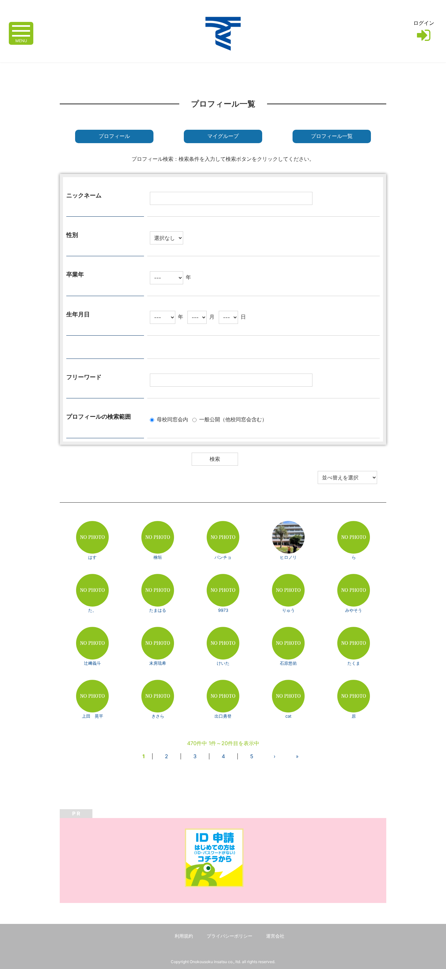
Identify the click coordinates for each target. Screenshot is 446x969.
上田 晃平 (92, 716)
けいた (223, 663)
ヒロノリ (288, 557)
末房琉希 (157, 663)
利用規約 (184, 936)
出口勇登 (223, 716)
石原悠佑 (288, 663)
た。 (92, 610)
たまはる (157, 610)
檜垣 (157, 557)
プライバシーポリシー (229, 936)
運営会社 (275, 936)
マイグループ (223, 136)
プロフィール (114, 136)
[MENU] (21, 30)
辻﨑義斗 (92, 663)
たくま (353, 663)
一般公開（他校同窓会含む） (233, 419)
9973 (223, 610)
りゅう (288, 610)
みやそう (353, 610)
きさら (157, 716)
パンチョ (223, 557)
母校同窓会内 (172, 419)
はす (92, 557)
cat (288, 716)
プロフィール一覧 (332, 136)
